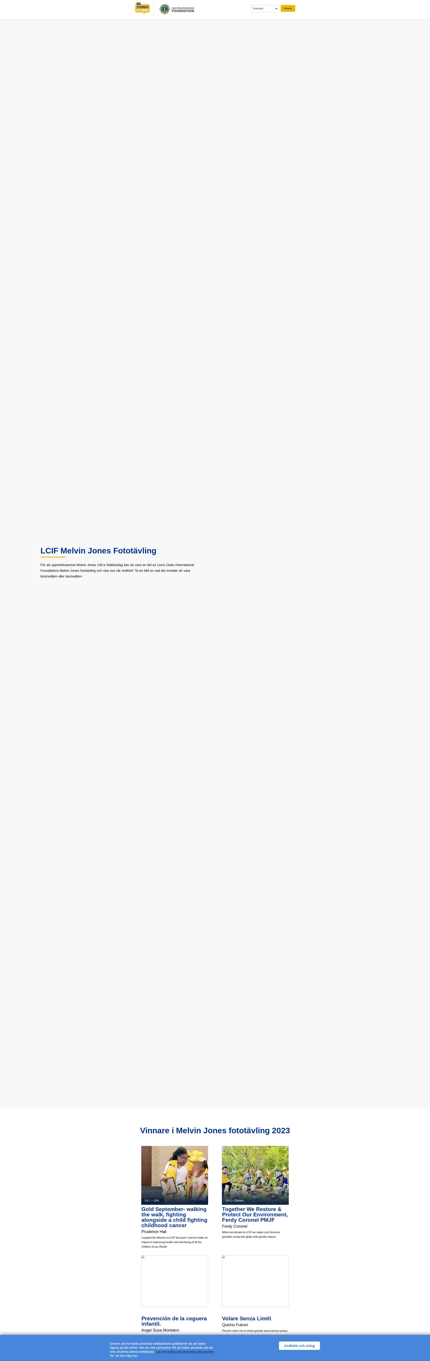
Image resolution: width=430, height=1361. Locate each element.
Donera (288, 8)
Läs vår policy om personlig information (185, 1352)
